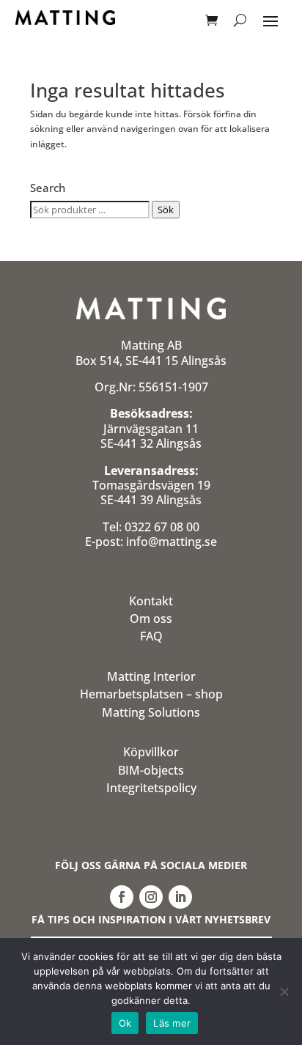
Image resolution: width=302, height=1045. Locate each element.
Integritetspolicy (151, 788)
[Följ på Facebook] (121, 897)
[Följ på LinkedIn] (180, 897)
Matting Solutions (151, 712)
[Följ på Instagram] (151, 897)
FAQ (151, 636)
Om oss (151, 618)
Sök (166, 209)
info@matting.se (171, 541)
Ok (125, 1023)
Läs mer (172, 1023)
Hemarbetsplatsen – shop (151, 694)
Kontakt (151, 601)
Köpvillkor (151, 752)
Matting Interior (151, 676)
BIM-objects (151, 770)
